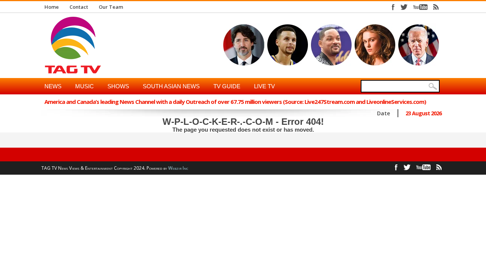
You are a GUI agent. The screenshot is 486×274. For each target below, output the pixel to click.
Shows (118, 86)
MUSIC (84, 86)
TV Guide (226, 86)
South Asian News (171, 86)
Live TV (264, 86)
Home (51, 6)
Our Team (111, 6)
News (53, 86)
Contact (78, 6)
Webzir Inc (178, 168)
